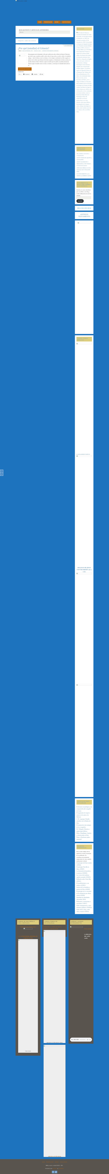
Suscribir (80, 201)
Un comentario (68, 45)
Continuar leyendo (24, 69)
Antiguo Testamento (48, 50)
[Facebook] (1, 471)
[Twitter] (1, 474)
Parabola (54, 1168)
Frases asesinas (88, 929)
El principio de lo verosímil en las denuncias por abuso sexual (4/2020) (83, 893)
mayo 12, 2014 (37, 50)
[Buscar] (68, 32)
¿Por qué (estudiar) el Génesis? (33, 48)
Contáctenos (63, 1162)
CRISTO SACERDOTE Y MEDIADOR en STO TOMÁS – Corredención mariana (84, 163)
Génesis (56, 50)
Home (43, 1162)
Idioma (57, 1162)
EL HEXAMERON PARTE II (83, 454)
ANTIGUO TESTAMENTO (84, 215)
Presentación (50, 1162)
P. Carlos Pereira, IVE (27, 50)
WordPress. (61, 1168)
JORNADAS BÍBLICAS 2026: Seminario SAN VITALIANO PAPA (84, 169)
